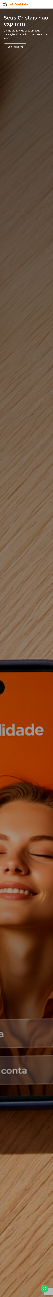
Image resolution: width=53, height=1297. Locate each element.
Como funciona (15, 46)
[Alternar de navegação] (47, 4)
